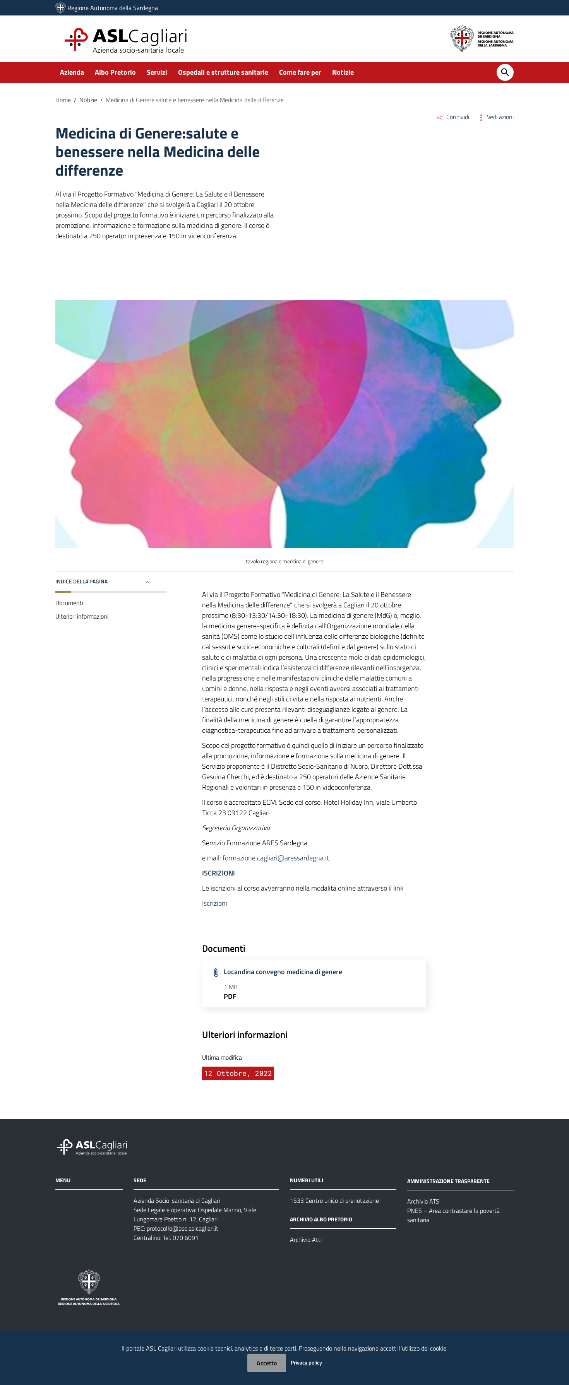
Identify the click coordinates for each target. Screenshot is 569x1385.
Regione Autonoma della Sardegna (112, 7)
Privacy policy (306, 1362)
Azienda (72, 72)
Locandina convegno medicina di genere (283, 971)
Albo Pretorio (115, 72)
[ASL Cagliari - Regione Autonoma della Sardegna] (95, 1146)
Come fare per (300, 72)
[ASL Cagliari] (60, 7)
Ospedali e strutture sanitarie (223, 72)
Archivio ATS (423, 1201)
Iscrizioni (214, 903)
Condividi (457, 116)
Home (63, 99)
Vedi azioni (499, 116)
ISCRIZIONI (218, 873)
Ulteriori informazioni (81, 616)
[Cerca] (505, 72)
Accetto (267, 1363)
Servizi (157, 72)
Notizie (343, 72)
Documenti (69, 602)
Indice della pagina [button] (81, 581)
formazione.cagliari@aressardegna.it (276, 858)
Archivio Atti (306, 1239)
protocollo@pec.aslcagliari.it (182, 1228)
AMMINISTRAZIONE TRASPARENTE (448, 1181)
